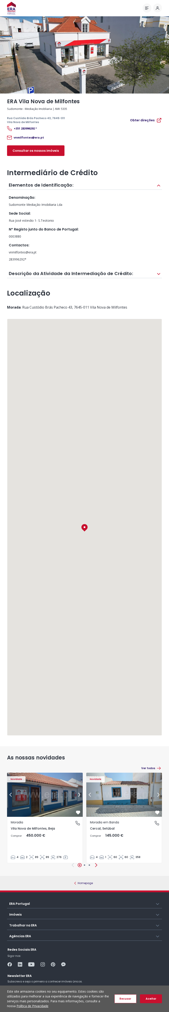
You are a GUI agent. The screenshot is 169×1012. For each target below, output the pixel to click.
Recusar (125, 999)
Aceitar (151, 999)
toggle (158, 903)
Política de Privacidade (32, 1006)
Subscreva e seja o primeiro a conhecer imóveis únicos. (45, 981)
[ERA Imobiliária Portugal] (11, 8)
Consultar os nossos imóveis (36, 150)
